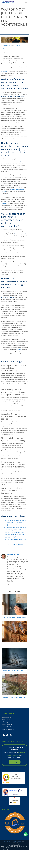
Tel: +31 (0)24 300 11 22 (8, 722)
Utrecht (26, 849)
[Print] (5, 52)
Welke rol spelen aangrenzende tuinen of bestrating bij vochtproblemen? (15, 697)
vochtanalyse (4, 71)
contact (19, 349)
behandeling (4, 203)
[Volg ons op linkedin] (7, 735)
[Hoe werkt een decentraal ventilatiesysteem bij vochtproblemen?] (14, 631)
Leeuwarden (24, 846)
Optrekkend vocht (10, 32)
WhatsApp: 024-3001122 (8, 729)
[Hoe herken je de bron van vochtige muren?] (14, 604)
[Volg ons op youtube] (11, 735)
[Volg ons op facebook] (4, 735)
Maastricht (3, 846)
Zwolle (7, 847)
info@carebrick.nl (9, 726)
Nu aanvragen (14, 762)
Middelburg (10, 846)
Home (2, 32)
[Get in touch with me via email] (8, 584)
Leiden (11, 847)
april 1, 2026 (18, 45)
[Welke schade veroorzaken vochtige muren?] (14, 658)
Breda (14, 846)
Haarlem (10, 849)
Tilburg (6, 849)
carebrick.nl (9, 724)
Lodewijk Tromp (6, 45)
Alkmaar (19, 846)
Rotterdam (16, 847)
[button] (26, 834)
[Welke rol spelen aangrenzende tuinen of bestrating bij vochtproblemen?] (14, 684)
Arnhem (3, 847)
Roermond (20, 849)
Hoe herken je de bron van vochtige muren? (15, 617)
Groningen (22, 847)
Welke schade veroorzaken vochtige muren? (15, 670)
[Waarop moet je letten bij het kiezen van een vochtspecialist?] (14, 40)
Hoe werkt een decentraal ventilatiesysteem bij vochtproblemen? (15, 644)
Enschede (15, 849)
